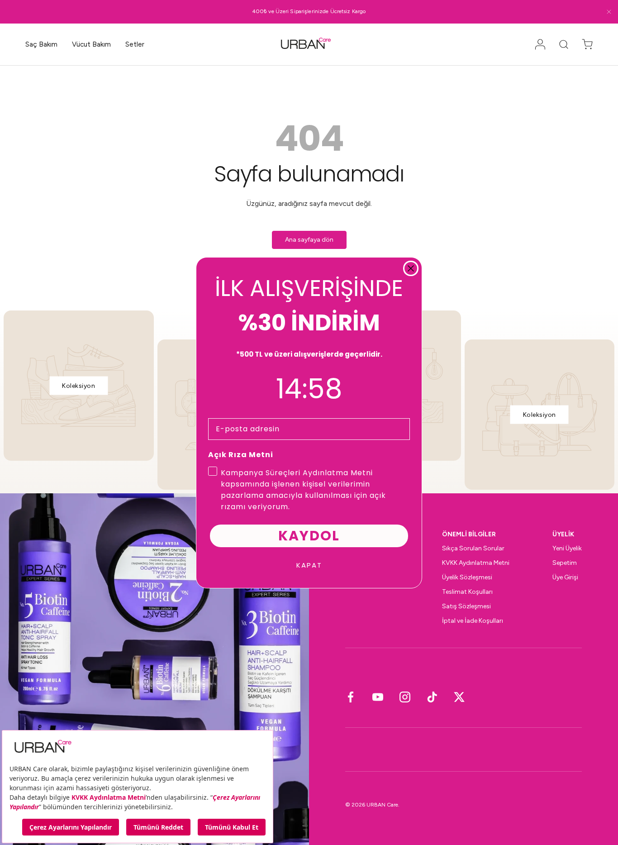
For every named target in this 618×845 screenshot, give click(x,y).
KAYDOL (309, 535)
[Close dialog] (411, 268)
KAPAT (309, 565)
